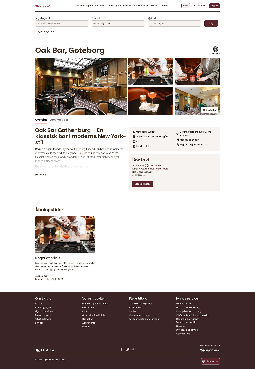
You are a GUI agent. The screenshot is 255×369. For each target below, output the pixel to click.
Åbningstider (59, 120)
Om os (164, 5)
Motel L (86, 311)
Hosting (86, 326)
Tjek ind (96, 18)
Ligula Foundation (44, 311)
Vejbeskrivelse (142, 183)
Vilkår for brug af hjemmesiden (192, 315)
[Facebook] (121, 349)
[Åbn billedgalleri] (81, 86)
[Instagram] (127, 349)
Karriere (39, 322)
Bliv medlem (200, 5)
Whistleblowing (43, 319)
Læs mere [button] (40, 174)
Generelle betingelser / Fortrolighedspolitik (188, 320)
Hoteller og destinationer (90, 5)
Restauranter (141, 5)
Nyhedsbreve (183, 333)
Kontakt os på (183, 303)
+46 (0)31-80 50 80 (150, 165)
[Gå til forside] (42, 6)
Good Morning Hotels (93, 315)
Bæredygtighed (43, 307)
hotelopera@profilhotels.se (153, 168)
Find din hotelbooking (187, 307)
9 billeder (211, 110)
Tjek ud (152, 18)
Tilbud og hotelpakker (119, 5)
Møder (154, 5)
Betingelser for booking (188, 311)
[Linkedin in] (132, 349)
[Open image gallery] (150, 71)
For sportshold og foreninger (144, 319)
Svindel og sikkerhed (187, 329)
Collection (87, 319)
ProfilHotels (88, 307)
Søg (211, 23)
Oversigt (41, 120)
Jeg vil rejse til (42, 18)
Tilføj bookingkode (43, 31)
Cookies (180, 326)
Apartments (88, 322)
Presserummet (43, 315)
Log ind (214, 5)
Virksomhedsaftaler (139, 315)
